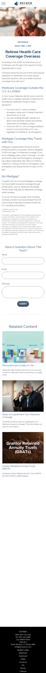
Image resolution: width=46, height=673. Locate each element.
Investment (23, 656)
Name (4, 255)
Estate (23, 659)
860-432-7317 (25, 635)
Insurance (23, 662)
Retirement (23, 653)
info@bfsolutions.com (23, 647)
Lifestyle (23, 671)
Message (6, 284)
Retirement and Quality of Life (17, 365)
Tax (23, 665)
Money (23, 668)
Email (4, 269)
